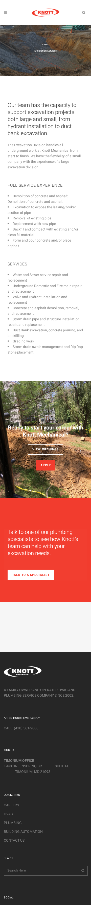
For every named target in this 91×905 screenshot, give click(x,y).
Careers (11, 805)
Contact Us (14, 840)
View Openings (45, 449)
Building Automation (23, 831)
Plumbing (13, 822)
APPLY (45, 465)
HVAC (8, 814)
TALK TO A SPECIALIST (31, 575)
